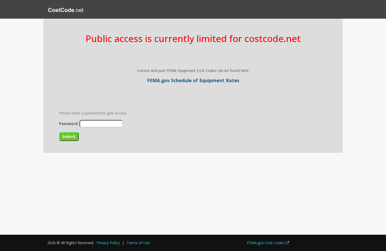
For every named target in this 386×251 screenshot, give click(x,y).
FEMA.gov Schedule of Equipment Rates (193, 80)
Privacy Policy (108, 242)
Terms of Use (138, 242)
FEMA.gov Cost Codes (266, 242)
